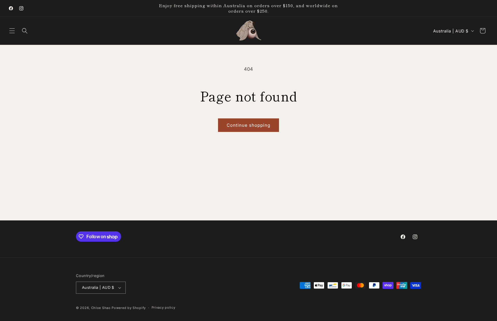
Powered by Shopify (129, 308)
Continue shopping (248, 125)
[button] (12, 30)
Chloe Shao (101, 308)
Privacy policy (163, 307)
